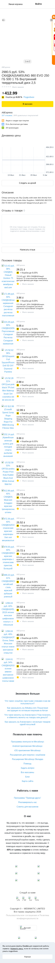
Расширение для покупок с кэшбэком (27, 755)
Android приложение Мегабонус (27, 746)
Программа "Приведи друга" (27, 798)
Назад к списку (4, 20)
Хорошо (27, 957)
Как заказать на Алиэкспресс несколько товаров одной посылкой (27, 723)
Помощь (27, 764)
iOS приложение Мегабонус (27, 750)
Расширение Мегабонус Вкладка (27, 759)
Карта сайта (27, 781)
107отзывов (7, 115)
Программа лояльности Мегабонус (27, 742)
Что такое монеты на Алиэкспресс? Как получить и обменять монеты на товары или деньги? (27, 716)
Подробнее (29, 97)
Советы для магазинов (27, 807)
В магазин (27, 104)
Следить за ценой (27, 183)
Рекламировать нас (27, 802)
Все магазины (27, 772)
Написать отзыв (27, 250)
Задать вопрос (28, 768)
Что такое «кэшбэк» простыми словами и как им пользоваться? (27, 702)
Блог (27, 777)
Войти (38, 4)
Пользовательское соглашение (21, 915)
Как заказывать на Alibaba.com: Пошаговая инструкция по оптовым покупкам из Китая (27, 709)
